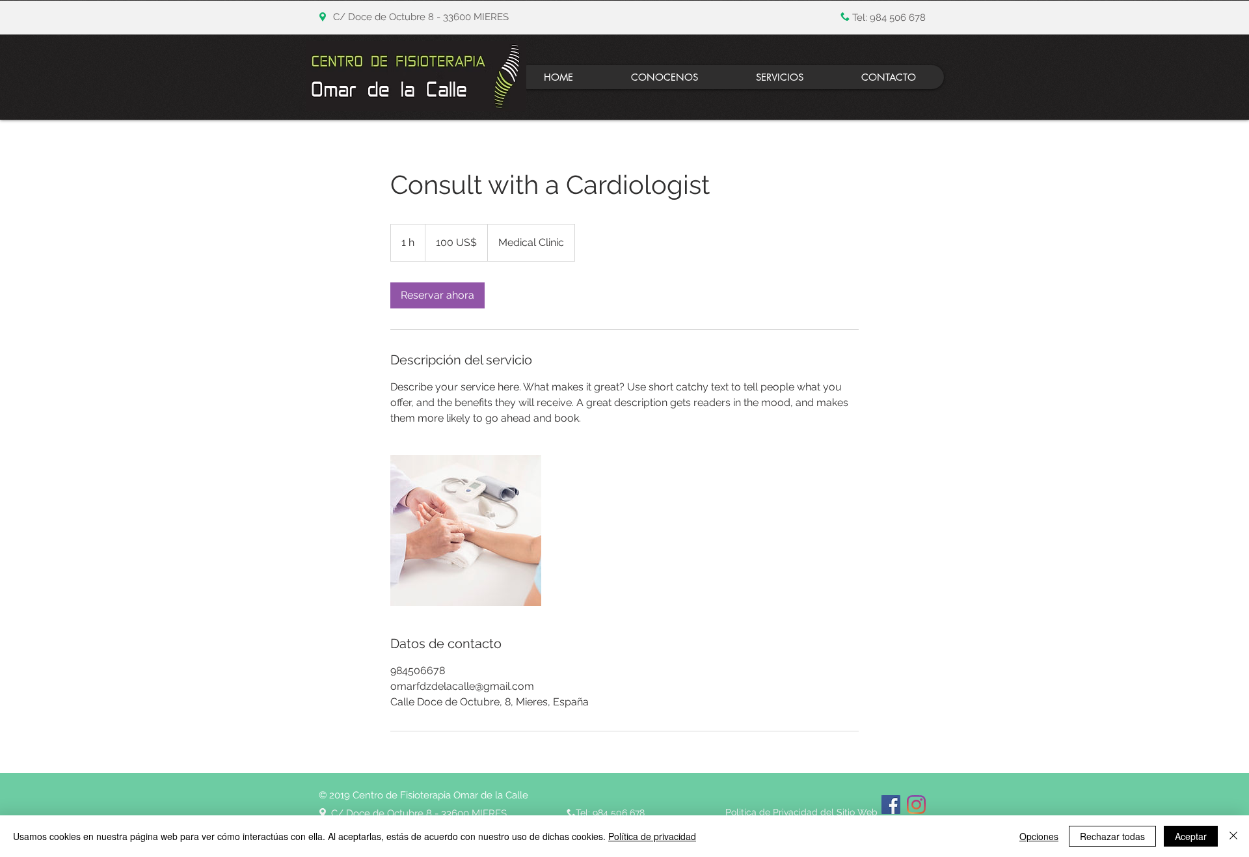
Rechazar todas (1112, 836)
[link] (437, 295)
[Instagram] (916, 804)
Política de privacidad (652, 836)
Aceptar (1191, 836)
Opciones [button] (1038, 836)
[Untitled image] (465, 530)
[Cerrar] (1233, 836)
